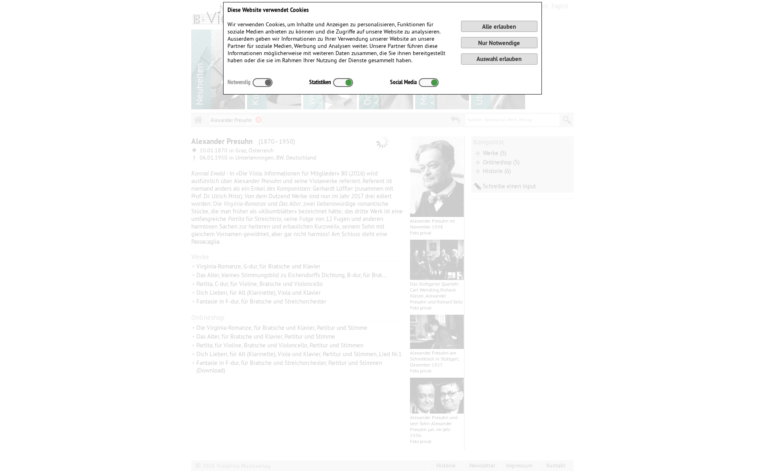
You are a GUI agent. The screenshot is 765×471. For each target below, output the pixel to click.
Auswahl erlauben (499, 59)
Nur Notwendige (499, 43)
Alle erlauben (499, 26)
